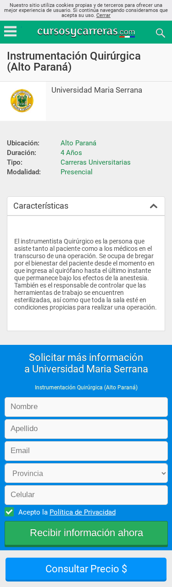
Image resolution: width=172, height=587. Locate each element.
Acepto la (67, 512)
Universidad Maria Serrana (96, 90)
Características (40, 205)
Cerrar (103, 15)
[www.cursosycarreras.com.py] (87, 32)
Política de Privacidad (83, 512)
